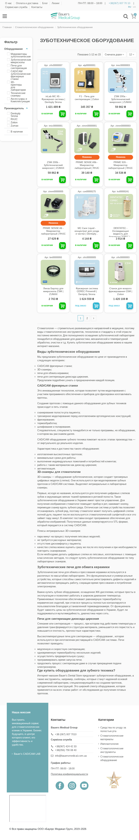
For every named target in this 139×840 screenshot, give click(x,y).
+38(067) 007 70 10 (119, 3)
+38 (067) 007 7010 (65, 734)
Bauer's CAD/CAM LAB (27, 753)
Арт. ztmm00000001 (87, 125)
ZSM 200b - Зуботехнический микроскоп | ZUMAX (53, 165)
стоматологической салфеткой (107, 514)
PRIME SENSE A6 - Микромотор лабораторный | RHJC (53, 231)
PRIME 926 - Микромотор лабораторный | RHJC (120, 165)
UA (134, 7)
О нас (9, 3)
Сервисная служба (16, 7)
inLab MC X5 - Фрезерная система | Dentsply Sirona (53, 99)
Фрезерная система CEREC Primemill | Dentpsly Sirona (87, 291)
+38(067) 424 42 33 (65, 746)
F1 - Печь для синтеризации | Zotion (87, 98)
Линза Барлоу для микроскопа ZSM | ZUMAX (53, 291)
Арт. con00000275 (87, 191)
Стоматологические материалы (111, 737)
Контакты (36, 7)
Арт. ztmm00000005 (53, 191)
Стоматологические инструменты (111, 750)
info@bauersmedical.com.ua (71, 755)
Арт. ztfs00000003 (120, 257)
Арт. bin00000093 (53, 257)
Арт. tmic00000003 (120, 65)
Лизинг (56, 3)
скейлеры (79, 679)
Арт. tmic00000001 (53, 125)
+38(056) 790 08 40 (65, 750)
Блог (45, 3)
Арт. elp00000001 (86, 65)
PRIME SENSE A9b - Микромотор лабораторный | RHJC (87, 165)
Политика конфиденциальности (69, 774)
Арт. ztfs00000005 (87, 257)
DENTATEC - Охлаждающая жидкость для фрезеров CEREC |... (120, 232)
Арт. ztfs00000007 (53, 65)
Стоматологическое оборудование (111, 758)
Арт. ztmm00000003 (121, 125)
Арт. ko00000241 (120, 191)
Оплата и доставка (27, 3)
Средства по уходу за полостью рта (113, 729)
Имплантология (109, 743)
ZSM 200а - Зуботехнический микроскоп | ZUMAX (121, 99)
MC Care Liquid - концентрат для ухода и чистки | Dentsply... (87, 231)
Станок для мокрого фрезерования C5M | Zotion (120, 291)
